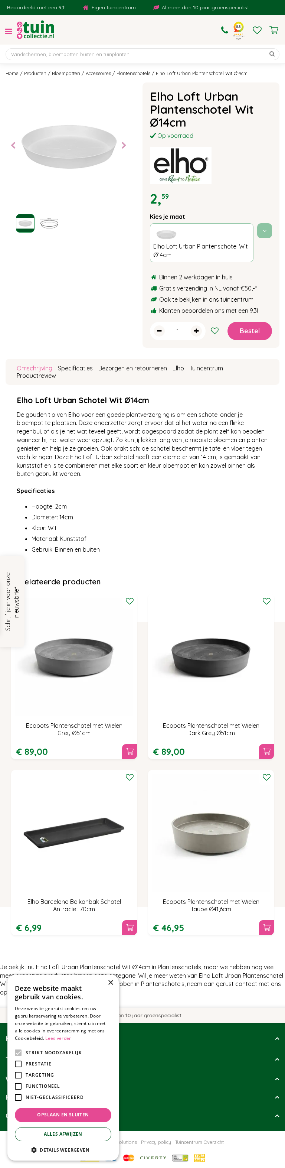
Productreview (36, 375)
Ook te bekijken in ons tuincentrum (206, 299)
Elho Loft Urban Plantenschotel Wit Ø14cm (200, 251)
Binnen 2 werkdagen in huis (196, 277)
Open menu (8, 31)
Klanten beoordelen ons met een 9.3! (208, 310)
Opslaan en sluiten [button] (63, 1115)
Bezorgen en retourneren (132, 368)
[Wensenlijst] (257, 30)
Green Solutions (119, 1142)
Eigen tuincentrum (105, 7)
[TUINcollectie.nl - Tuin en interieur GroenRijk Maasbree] (35, 29)
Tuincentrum (206, 368)
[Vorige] (13, 145)
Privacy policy (156, 1142)
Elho (178, 368)
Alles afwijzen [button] (63, 1134)
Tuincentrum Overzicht (199, 1142)
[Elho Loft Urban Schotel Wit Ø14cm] (68, 145)
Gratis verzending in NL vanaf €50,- (207, 288)
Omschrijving (34, 368)
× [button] (110, 983)
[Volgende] (124, 145)
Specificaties (75, 368)
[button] (63, 1149)
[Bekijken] (273, 30)
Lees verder (58, 1038)
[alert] (63, 1068)
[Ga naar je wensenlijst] (257, 30)
